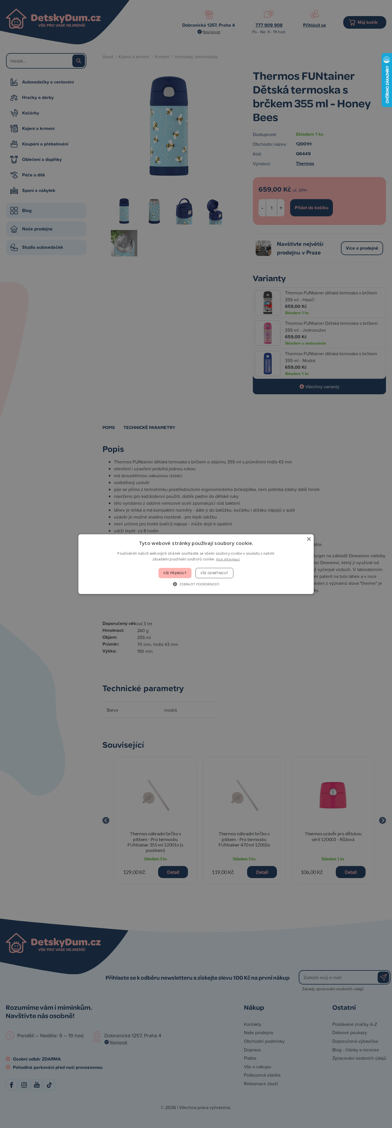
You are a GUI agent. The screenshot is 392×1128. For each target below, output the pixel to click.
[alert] (196, 564)
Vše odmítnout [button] (214, 573)
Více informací (228, 559)
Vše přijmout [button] (175, 573)
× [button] (308, 539)
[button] (196, 584)
